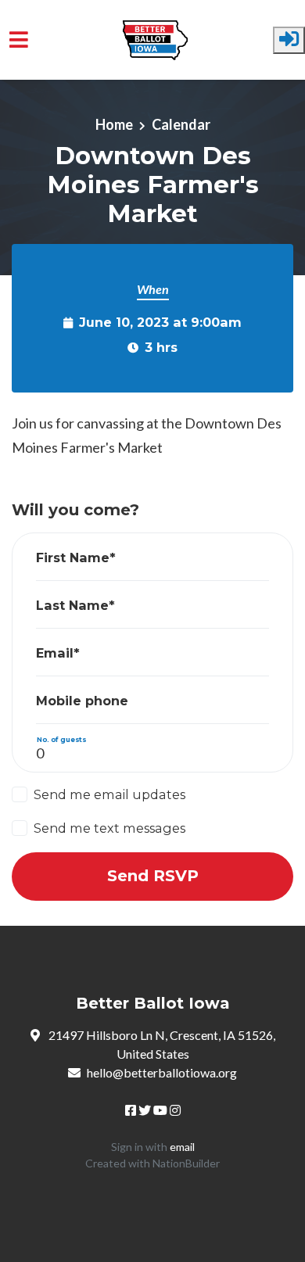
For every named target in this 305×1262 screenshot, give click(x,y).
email (182, 1146)
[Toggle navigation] (19, 39)
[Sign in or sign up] (289, 40)
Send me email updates (109, 794)
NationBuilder (186, 1163)
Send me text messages (109, 828)
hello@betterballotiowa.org (162, 1072)
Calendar (181, 124)
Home (114, 124)
